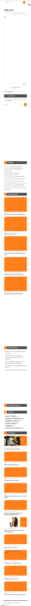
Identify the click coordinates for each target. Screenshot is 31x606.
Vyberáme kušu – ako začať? (10, 547)
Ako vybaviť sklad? (15, 87)
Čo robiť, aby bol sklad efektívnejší (12, 449)
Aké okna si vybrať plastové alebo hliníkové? (16, 370)
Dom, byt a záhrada (10, 416)
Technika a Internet (10, 423)
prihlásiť (10, 100)
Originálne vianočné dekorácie (11, 579)
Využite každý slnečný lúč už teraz (11, 464)
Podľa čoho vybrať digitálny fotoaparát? (13, 294)
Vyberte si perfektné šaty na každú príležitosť (14, 214)
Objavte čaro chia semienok (10, 234)
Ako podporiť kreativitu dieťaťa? (11, 480)
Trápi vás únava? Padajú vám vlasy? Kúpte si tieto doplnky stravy (14, 531)
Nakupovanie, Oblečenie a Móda (13, 419)
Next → (25, 84)
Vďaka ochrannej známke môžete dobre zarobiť (15, 594)
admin (10, 12)
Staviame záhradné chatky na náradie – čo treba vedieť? (15, 496)
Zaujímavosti (8, 426)
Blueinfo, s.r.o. (11, 602)
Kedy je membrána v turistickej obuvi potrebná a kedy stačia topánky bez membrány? (14, 357)
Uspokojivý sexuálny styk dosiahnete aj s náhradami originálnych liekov (13, 513)
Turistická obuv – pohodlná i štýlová (12, 563)
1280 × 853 (24, 13)
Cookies (3, 605)
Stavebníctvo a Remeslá (11, 421)
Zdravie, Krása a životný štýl (13, 428)
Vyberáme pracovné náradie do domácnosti (14, 274)
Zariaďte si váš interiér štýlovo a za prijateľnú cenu (14, 254)
